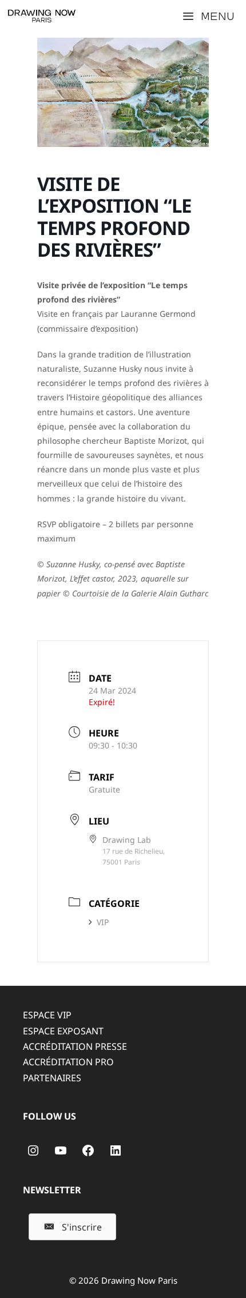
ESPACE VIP (47, 1015)
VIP (103, 922)
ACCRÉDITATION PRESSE (75, 1046)
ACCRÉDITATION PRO (68, 1062)
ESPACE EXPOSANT (63, 1031)
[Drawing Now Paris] (42, 16)
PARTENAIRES (52, 1078)
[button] (72, 1226)
